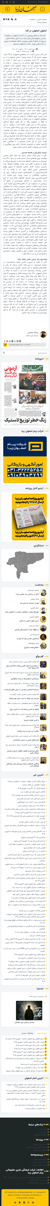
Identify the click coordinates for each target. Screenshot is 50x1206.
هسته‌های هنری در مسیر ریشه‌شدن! (26, 740)
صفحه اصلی (42, 19)
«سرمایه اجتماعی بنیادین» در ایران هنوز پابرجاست (21, 689)
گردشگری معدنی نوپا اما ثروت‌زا (28, 638)
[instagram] (10, 2)
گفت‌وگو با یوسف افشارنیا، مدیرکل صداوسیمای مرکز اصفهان (22, 746)
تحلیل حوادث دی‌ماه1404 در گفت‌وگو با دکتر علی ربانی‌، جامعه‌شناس (23, 684)
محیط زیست (42, 22)
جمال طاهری (35, 608)
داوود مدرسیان (34, 625)
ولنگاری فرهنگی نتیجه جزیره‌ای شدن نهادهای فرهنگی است (22, 765)
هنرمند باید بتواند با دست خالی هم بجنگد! (24, 698)
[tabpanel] (25, 1055)
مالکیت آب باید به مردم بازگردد (28, 731)
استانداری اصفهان (40, 1144)
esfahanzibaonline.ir (25, 1192)
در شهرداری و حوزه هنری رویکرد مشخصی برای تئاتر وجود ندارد (22, 666)
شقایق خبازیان (34, 617)
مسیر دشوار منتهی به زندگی (29, 621)
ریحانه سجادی (33, 332)
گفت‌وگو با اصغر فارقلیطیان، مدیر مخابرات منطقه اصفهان (23, 704)
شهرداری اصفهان (40, 1150)
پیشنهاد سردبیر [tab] (27, 1033)
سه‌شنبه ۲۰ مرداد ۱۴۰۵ (36, 996)
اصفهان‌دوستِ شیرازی (31, 647)
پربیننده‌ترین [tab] (42, 1033)
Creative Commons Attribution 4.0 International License (28, 1196)
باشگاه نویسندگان (40, 1159)
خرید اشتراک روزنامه (39, 1165)
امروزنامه (39, 359)
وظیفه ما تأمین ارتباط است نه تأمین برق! (24, 709)
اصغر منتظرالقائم (33, 643)
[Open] (42, 9)
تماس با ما (42, 1129)
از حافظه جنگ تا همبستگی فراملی (27, 629)
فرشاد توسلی (35, 599)
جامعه (33, 19)
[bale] (19, 1202)
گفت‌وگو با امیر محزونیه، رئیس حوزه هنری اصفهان (22, 736)
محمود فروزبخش (33, 590)
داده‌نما (40, 988)
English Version (40, 1134)
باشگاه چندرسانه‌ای (39, 1162)
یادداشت (39, 585)
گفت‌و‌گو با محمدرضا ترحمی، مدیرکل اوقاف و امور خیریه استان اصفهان (23, 715)
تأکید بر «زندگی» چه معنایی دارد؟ (27, 594)
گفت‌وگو (39, 656)
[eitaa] (13, 2)
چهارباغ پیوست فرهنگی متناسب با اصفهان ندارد (22, 612)
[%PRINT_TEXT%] (16, 19)
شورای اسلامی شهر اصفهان (36, 1147)
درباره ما (43, 1132)
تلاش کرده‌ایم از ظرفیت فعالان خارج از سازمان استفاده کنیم (23, 752)
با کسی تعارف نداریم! (31, 720)
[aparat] (3, 2)
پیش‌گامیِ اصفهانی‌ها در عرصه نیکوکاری (25, 678)
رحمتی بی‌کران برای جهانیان (24, 1022)
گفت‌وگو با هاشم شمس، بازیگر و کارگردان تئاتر (24, 661)
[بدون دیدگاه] (12, 19)
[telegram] (6, 2)
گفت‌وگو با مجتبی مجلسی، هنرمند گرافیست (24, 694)
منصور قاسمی (34, 634)
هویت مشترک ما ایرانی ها (29, 603)
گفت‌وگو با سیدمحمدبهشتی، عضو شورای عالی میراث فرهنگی (22, 726)
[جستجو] (3, 353)
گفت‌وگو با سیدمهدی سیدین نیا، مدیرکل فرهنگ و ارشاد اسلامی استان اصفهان (23, 758)
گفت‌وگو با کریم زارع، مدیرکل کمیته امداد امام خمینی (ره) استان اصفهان (22, 673)
